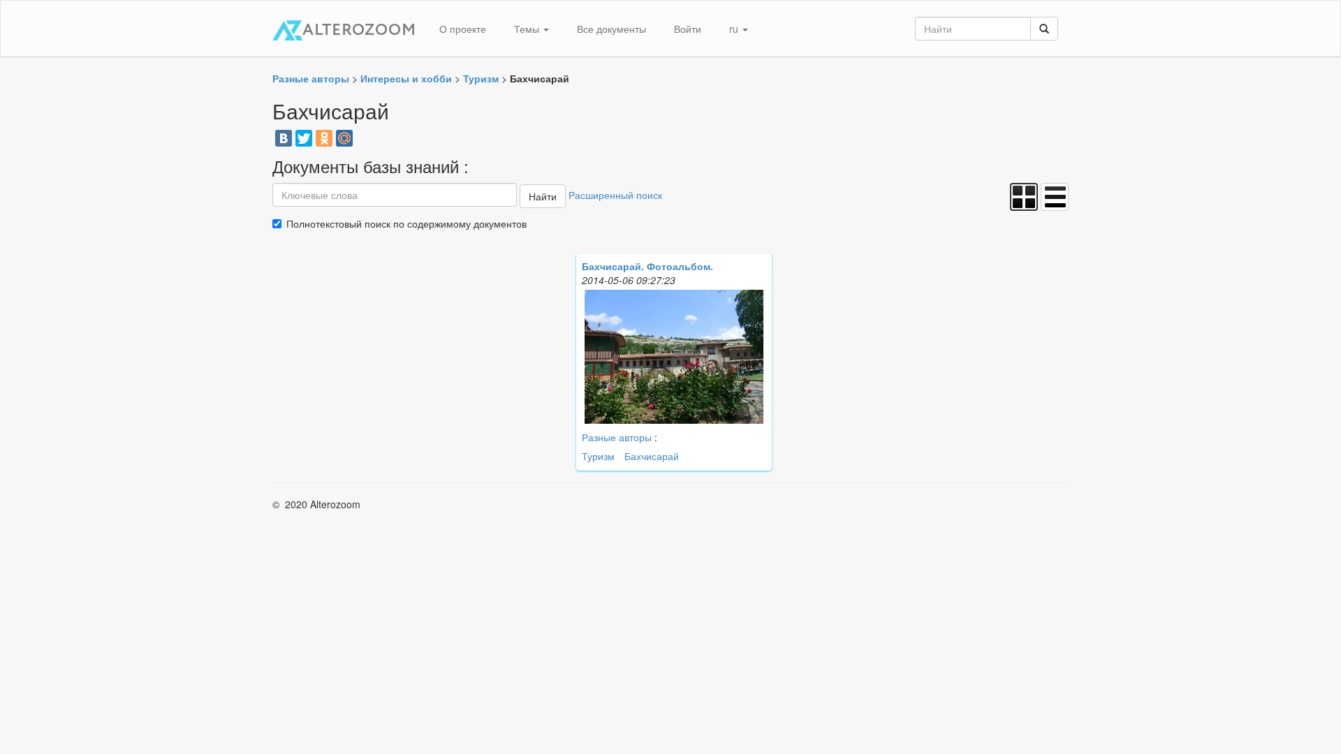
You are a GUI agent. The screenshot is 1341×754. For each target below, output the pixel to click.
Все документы (611, 29)
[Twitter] (303, 138)
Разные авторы (617, 437)
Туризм (598, 456)
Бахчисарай (651, 456)
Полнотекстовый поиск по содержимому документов (406, 223)
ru (735, 29)
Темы (528, 29)
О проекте (462, 29)
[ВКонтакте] (283, 138)
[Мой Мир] (344, 138)
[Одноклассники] (324, 138)
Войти (687, 29)
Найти (543, 196)
